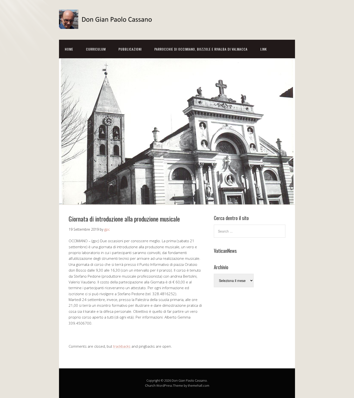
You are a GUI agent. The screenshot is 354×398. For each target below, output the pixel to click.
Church (150, 385)
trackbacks (122, 346)
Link (263, 49)
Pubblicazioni (130, 49)
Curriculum (96, 49)
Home (69, 49)
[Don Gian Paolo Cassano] (107, 24)
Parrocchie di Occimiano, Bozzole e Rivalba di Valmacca (201, 49)
